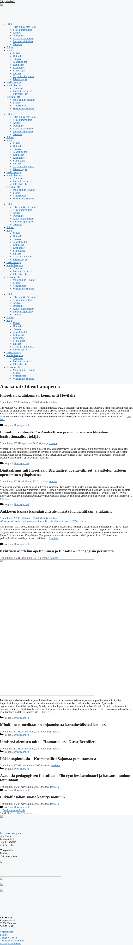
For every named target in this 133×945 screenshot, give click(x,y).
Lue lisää (4, 498)
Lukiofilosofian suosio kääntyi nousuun (32, 797)
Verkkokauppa (13, 82)
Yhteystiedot (19, 105)
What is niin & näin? (23, 108)
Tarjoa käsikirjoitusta (23, 76)
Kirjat (9, 50)
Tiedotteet (18, 88)
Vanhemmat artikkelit (14, 810)
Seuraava (29, 813)
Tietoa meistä (13, 96)
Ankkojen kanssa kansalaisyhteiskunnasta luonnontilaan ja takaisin (56, 511)
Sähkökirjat (19, 70)
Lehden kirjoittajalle (23, 41)
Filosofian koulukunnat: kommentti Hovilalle (37, 395)
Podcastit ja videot (22, 91)
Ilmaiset (17, 73)
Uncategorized (21, 425)
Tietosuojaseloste (8, 937)
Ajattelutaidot (20, 61)
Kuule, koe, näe (14, 85)
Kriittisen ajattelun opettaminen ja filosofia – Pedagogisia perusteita (57, 551)
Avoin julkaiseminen (23, 38)
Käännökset (19, 67)
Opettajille (18, 35)
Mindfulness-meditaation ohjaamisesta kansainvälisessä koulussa (54, 725)
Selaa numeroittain (22, 29)
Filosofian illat (20, 94)
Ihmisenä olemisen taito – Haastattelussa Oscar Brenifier (47, 742)
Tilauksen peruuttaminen (12, 940)
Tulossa (17, 59)
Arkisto (17, 32)
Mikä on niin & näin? (24, 99)
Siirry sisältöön (7, 1)
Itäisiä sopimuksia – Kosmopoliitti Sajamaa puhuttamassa (48, 759)
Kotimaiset (18, 64)
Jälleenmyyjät (20, 79)
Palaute (16, 102)
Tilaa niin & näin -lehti (24, 26)
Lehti (9, 24)
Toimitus (17, 44)
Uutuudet (18, 56)
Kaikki (16, 53)
